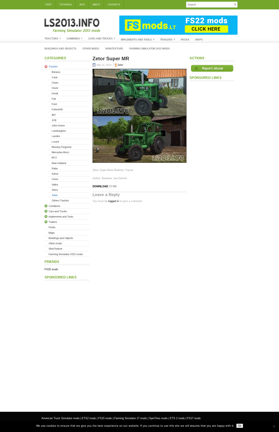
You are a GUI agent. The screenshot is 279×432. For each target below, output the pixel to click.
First (48, 4)
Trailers (167, 39)
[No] (274, 426)
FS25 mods (51, 269)
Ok (239, 425)
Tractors (53, 38)
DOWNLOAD (101, 186)
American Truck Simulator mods (60, 418)
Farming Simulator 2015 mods (149, 48)
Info (82, 4)
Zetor (120, 65)
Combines (75, 38)
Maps (199, 39)
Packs (185, 39)
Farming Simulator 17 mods (130, 418)
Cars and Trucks (101, 38)
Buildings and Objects (60, 48)
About (96, 4)
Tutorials (65, 4)
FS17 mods (194, 418)
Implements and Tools (137, 39)
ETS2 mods (89, 418)
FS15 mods (105, 418)
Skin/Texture (114, 48)
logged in (113, 201)
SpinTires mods (158, 418)
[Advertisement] (67, 344)
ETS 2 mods (177, 418)
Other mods (91, 48)
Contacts (114, 4)
